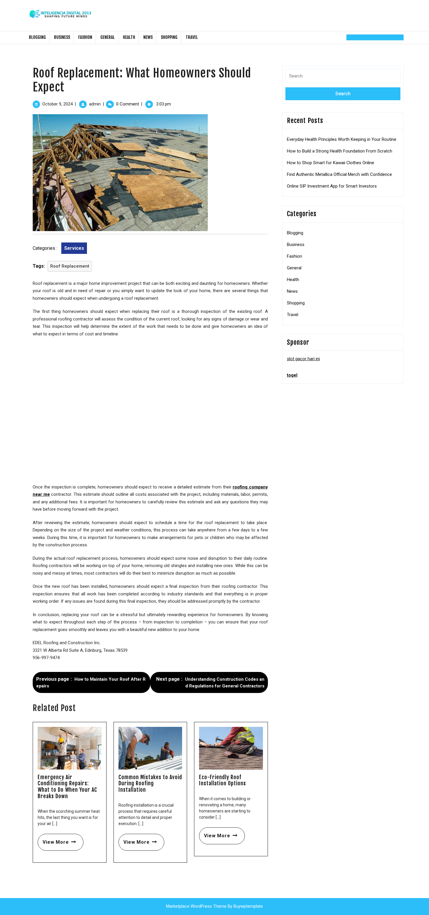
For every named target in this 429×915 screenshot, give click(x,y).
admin (95, 104)
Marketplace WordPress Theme (196, 906)
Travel (192, 37)
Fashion (85, 37)
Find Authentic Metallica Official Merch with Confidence (339, 174)
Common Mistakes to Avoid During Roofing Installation (150, 783)
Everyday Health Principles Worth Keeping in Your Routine (341, 139)
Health (129, 37)
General (107, 37)
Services (74, 248)
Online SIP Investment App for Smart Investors (332, 186)
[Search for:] (342, 78)
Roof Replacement (69, 266)
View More (53, 839)
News (148, 37)
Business (62, 37)
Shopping (169, 37)
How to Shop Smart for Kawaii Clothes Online (330, 162)
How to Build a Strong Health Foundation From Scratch (339, 151)
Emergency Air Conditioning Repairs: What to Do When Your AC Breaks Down (67, 786)
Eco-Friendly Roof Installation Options (222, 780)
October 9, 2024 (57, 104)
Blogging (37, 37)
